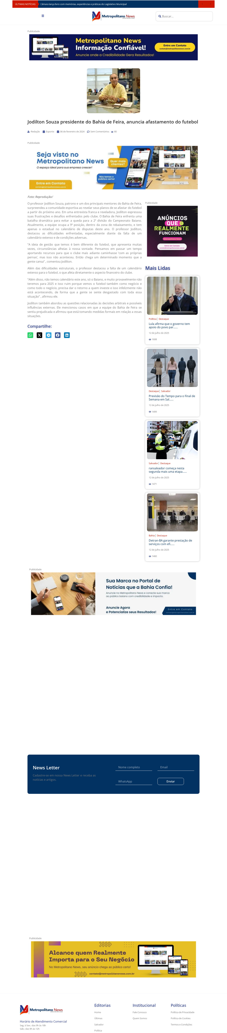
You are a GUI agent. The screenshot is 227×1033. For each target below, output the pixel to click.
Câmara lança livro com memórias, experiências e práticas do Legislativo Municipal (83, 4)
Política (152, 318)
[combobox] (184, 16)
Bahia (152, 535)
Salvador (165, 391)
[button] (112, 132)
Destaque (164, 318)
